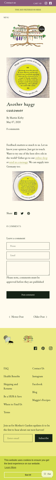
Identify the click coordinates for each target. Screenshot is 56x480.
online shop (41, 157)
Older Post (39, 316)
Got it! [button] (28, 475)
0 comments (12, 129)
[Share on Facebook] (15, 213)
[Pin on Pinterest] (28, 213)
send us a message (18, 162)
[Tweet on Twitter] (22, 213)
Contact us (10, 2)
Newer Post (17, 316)
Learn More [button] (10, 467)
